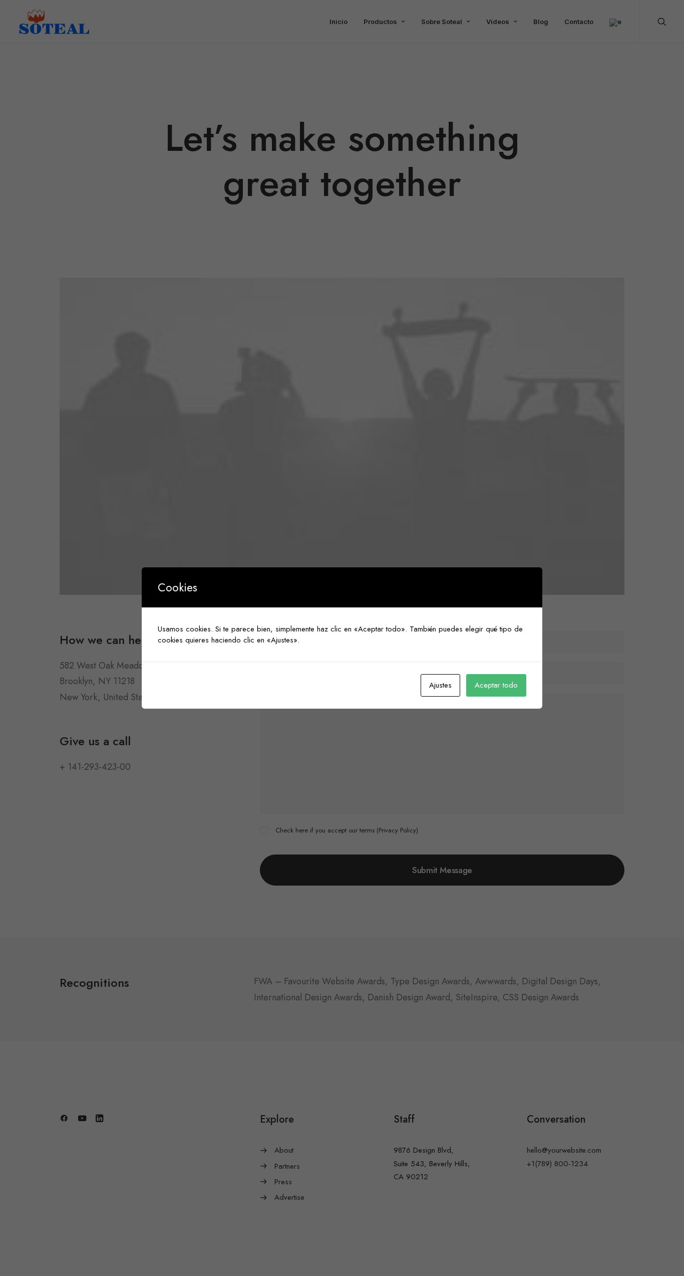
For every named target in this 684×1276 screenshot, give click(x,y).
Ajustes (440, 685)
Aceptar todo (496, 685)
